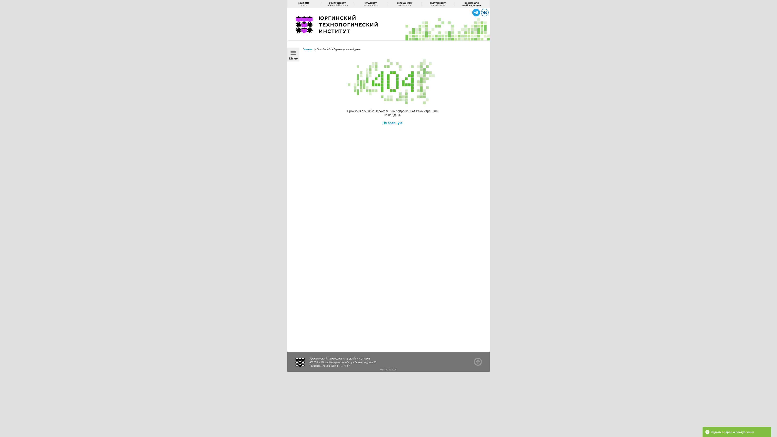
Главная (308, 49)
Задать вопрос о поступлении (732, 432)
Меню (293, 58)
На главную (392, 123)
